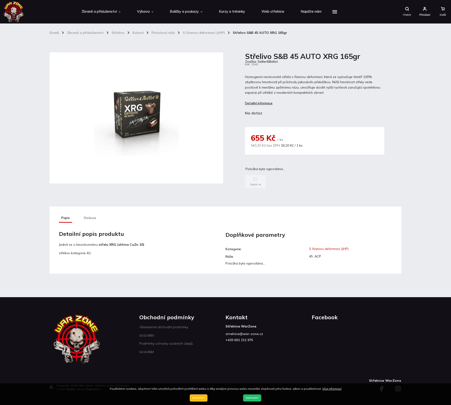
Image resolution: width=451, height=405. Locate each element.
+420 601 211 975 (239, 340)
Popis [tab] (65, 218)
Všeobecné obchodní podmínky (163, 327)
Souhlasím (252, 398)
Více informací (332, 388)
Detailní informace (258, 103)
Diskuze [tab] (90, 218)
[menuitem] (101, 11)
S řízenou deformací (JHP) (329, 249)
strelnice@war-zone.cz (244, 334)
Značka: (261, 61)
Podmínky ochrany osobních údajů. (166, 343)
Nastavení (198, 398)
